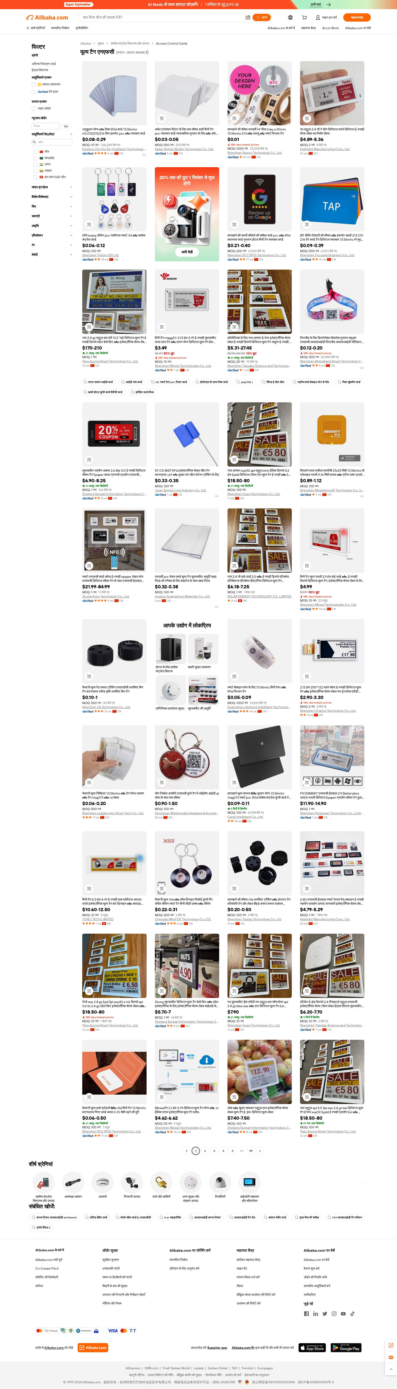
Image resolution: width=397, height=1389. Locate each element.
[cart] (305, 18)
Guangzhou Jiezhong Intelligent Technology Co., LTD (259, 707)
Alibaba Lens (54, 1348)
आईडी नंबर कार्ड (134, 382)
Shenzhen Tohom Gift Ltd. (100, 255)
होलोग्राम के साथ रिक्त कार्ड (214, 382)
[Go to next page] (260, 1151)
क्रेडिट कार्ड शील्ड (145, 392)
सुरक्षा (101, 43)
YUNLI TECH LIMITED (97, 919)
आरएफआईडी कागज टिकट (207, 1217)
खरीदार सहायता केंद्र (248, 1260)
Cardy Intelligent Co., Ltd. (245, 817)
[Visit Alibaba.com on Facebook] (306, 1313)
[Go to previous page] (186, 1151)
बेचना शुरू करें (311, 1268)
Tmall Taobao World (176, 1368)
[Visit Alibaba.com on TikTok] (352, 1313)
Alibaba (85, 43)
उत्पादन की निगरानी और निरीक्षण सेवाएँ (123, 1294)
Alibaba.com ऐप (243, 1348)
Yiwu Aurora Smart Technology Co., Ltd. (110, 361)
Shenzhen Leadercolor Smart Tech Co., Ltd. (113, 813)
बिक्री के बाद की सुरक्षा (114, 1286)
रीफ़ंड (240, 1286)
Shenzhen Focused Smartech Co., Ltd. (327, 255)
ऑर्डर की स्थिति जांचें (315, 1277)
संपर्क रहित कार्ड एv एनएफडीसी (135, 1217)
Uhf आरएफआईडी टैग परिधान (347, 1217)
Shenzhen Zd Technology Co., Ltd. (106, 707)
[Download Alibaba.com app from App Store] (312, 1347)
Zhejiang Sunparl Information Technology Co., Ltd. (114, 494)
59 (250, 1150)
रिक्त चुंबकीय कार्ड (351, 382)
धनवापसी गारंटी (111, 1268)
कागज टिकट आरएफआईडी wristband (57, 1217)
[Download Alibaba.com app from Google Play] (346, 1347)
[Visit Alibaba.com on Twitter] (325, 1313)
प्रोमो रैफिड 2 (43, 1227)
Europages (265, 1368)
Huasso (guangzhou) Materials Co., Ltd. (182, 596)
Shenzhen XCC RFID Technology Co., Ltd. (256, 255)
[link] (391, 1345)
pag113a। (247, 382)
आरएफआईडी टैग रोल (244, 1217)
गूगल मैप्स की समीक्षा (309, 1217)
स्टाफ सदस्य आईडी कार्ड (100, 382)
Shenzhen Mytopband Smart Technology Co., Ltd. (332, 361)
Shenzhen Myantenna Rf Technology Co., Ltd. (332, 490)
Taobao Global (217, 1368)
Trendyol (247, 1368)
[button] (248, 17)
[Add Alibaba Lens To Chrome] (93, 1347)
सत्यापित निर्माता (178, 1260)
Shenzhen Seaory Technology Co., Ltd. (254, 153)
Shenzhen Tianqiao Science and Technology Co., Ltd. (259, 366)
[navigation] (52, 598)
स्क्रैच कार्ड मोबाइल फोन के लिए (313, 382)
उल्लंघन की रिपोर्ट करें (249, 1303)
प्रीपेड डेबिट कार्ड (98, 1217)
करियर (39, 1286)
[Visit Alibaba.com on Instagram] (334, 1313)
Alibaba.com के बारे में (49, 1250)
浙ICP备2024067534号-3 (316, 1382)
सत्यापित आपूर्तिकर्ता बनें (317, 1286)
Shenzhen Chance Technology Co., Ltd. (328, 711)
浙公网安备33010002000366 (273, 1382)
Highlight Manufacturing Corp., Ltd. (325, 149)
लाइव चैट (242, 1268)
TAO (234, 1368)
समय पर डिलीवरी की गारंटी (117, 1277)
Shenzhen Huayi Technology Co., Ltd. (253, 494)
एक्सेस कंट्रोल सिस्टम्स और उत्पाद (130, 43)
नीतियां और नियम (112, 1303)
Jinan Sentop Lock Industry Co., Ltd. (180, 490)
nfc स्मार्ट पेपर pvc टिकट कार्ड (171, 382)
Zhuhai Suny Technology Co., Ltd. (105, 596)
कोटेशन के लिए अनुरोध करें (184, 1268)
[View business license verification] (240, 1382)
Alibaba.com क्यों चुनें (48, 1260)
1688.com (151, 1368)
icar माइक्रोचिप (172, 1217)
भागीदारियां (309, 1294)
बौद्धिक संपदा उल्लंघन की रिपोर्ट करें (256, 1294)
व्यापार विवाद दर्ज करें (248, 1277)
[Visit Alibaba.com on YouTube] (343, 1313)
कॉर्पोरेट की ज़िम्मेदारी (46, 1277)
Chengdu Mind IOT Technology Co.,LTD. (183, 919)
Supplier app (217, 1348)
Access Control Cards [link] (171, 43)
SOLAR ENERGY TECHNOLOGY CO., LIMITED (259, 596)
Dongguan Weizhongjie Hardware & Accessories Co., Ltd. (187, 813)
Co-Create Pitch (47, 1268)
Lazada (199, 1368)
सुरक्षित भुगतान (110, 1260)
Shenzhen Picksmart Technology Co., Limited (332, 813)
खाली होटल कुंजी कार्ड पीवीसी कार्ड (105, 392)
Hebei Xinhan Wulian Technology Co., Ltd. (184, 149)
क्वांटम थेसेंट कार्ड (277, 1217)
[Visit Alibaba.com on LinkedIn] (315, 1313)
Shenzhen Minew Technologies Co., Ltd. (183, 366)
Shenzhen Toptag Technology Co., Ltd (254, 919)
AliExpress (133, 1368)
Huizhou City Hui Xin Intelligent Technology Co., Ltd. (114, 149)
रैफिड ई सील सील (275, 382)
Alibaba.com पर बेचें (316, 1260)
